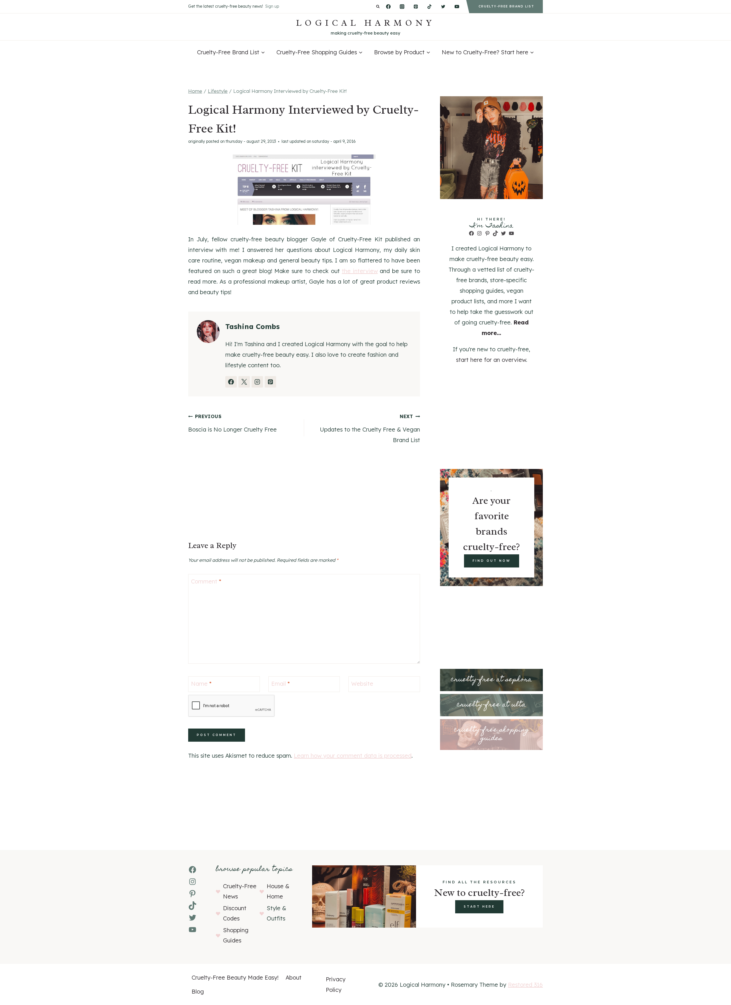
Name (201, 683)
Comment (206, 581)
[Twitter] (443, 6)
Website (362, 683)
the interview (360, 270)
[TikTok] (429, 6)
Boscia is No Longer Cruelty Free (232, 423)
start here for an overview (491, 359)
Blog (198, 991)
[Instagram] (402, 6)
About (294, 977)
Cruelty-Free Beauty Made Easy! (235, 977)
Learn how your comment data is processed (352, 755)
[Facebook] (388, 6)
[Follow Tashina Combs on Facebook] (231, 382)
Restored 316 (525, 984)
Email (280, 683)
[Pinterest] (415, 6)
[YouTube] (456, 6)
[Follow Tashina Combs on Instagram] (257, 382)
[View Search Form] (378, 6)
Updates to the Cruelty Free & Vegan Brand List (370, 429)
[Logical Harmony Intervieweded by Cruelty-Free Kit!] (304, 190)
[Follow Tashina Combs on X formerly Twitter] (244, 382)
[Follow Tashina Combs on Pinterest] (270, 382)
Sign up (272, 6)
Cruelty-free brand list (506, 6)
